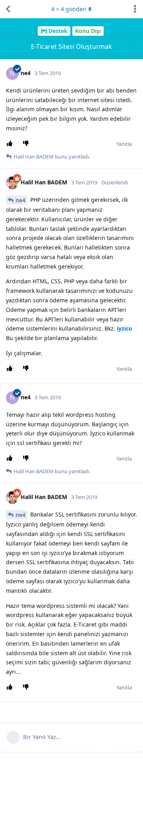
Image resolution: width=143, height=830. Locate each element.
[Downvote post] (27, 144)
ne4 (20, 200)
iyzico (124, 328)
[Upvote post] (11, 144)
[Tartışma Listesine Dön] (8, 9)
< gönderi (69, 9)
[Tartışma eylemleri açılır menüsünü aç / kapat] (135, 9)
